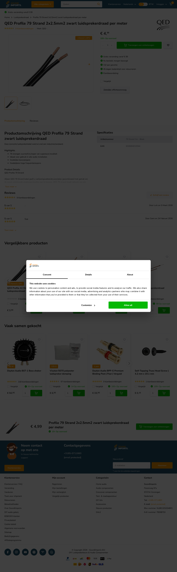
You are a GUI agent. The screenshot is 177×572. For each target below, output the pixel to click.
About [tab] (130, 274)
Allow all (128, 305)
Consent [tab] (47, 274)
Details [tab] (88, 274)
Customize (86, 305)
